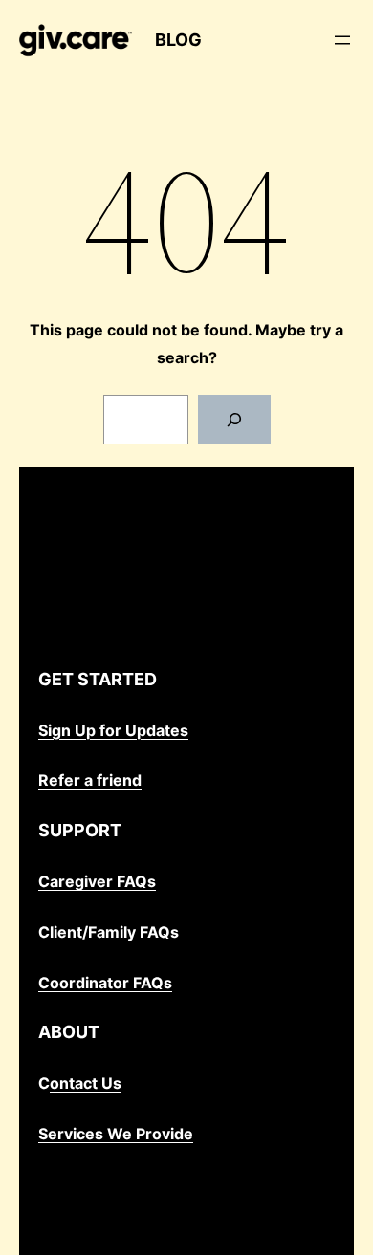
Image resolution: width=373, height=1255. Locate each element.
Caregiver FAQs (97, 881)
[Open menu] (342, 40)
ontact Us (85, 1083)
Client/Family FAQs (108, 931)
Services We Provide (115, 1133)
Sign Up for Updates (113, 730)
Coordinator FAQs (105, 982)
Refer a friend (90, 780)
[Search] (234, 419)
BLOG (178, 40)
